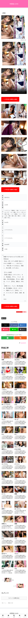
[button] (22, 329)
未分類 (4, 318)
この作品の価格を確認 (10, 99)
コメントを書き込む (14, 598)
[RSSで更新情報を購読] (20, 337)
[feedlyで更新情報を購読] (7, 337)
